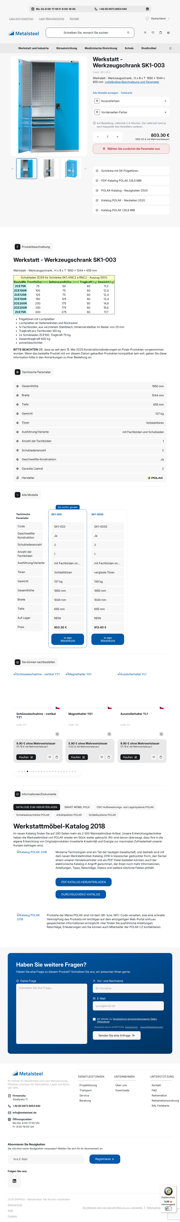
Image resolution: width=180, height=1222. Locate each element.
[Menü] (174, 1187)
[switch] (168, 1208)
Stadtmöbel (148, 48)
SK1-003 (56, 514)
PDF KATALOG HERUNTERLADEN (83, 882)
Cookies (12, 1216)
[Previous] (13, 168)
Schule (129, 48)
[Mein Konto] (145, 32)
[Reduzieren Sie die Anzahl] (97, 136)
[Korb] (168, 32)
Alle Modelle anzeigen (105, 92)
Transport (85, 1090)
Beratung (85, 1100)
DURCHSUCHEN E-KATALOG (80, 894)
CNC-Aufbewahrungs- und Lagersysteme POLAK (125, 807)
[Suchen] (128, 33)
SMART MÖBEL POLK (77, 807)
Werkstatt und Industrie (33, 48)
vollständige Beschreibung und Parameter (132, 82)
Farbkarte (126, 92)
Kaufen (23, 757)
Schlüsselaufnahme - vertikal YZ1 (36, 715)
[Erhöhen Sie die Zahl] (117, 136)
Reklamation (159, 1095)
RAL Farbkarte (160, 1105)
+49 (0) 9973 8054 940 (26, 1105)
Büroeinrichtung (66, 48)
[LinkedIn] (147, 9)
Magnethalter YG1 (80, 714)
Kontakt (74, 18)
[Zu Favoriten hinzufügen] (153, 32)
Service (84, 1095)
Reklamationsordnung (162, 1100)
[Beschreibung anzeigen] (57, 734)
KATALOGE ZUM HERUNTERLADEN (36, 807)
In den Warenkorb (67, 639)
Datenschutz (131, 1027)
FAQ (154, 1090)
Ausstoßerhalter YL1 (134, 714)
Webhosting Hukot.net (159, 1207)
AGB (10, 1210)
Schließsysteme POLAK (102, 814)
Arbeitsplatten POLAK (69, 814)
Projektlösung (88, 1085)
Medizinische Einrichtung (101, 48)
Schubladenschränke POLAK (32, 814)
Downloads (122, 1090)
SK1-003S (97, 514)
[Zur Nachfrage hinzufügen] (161, 32)
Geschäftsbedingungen (151, 1027)
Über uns (121, 1085)
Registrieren (103, 1159)
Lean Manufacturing (51, 18)
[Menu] (170, 48)
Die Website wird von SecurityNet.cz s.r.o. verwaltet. (112, 1207)
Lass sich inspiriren (21, 18)
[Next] (85, 168)
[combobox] (131, 101)
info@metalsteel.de (24, 1112)
